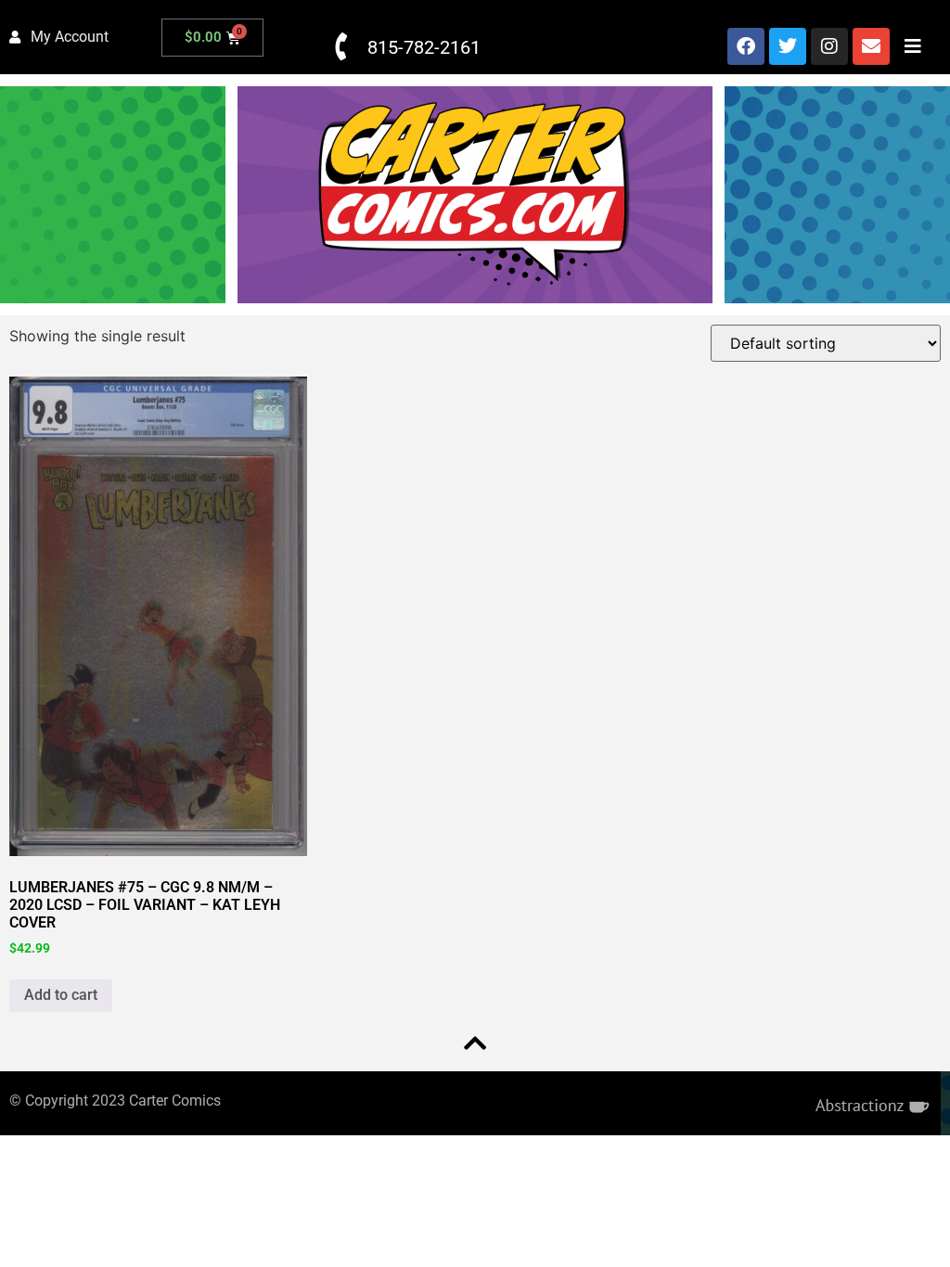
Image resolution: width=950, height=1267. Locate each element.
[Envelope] (871, 46)
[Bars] (912, 46)
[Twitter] (787, 46)
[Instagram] (829, 46)
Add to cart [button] (60, 995)
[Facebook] (745, 46)
